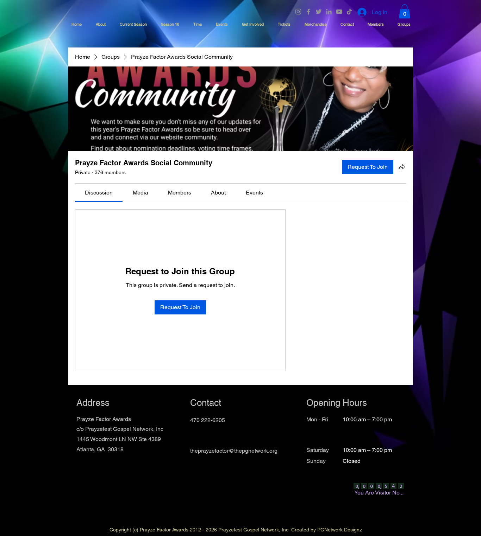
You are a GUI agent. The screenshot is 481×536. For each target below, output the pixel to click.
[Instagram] (298, 11)
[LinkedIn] (329, 11)
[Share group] (402, 166)
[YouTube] (339, 11)
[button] (405, 11)
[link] (99, 192)
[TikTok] (349, 11)
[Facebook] (308, 11)
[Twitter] (319, 11)
